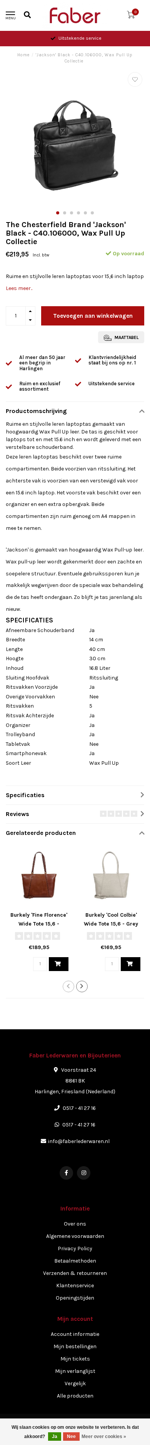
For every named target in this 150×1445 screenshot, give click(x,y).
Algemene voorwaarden (75, 1236)
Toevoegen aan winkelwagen (93, 315)
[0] (131, 16)
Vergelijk (75, 1383)
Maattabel (125, 337)
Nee (71, 1436)
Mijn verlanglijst (75, 1371)
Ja (54, 1436)
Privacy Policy (75, 1248)
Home (23, 54)
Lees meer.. (19, 288)
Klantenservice (75, 1285)
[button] (57, 212)
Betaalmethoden (75, 1261)
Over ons (75, 1224)
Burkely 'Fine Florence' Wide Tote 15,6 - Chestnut (38, 924)
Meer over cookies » (104, 1436)
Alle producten (75, 1396)
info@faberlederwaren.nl (79, 1141)
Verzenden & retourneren (75, 1273)
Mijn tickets (75, 1359)
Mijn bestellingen (75, 1346)
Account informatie (75, 1334)
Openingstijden (75, 1298)
